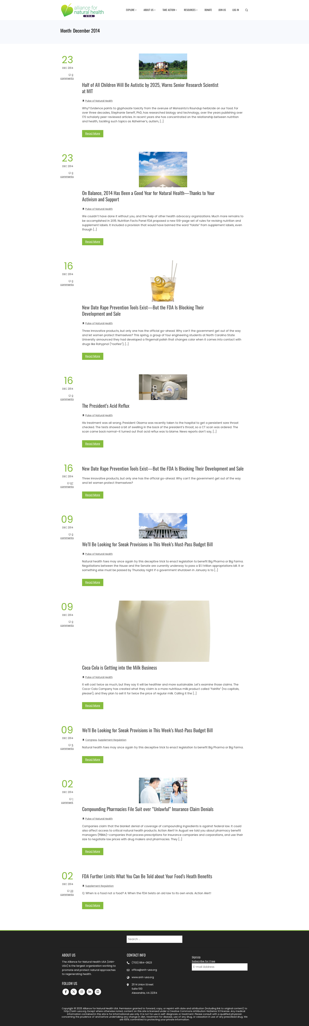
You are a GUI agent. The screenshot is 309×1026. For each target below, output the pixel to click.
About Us (149, 10)
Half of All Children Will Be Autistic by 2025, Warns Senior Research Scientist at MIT (150, 88)
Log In (235, 10)
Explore (130, 10)
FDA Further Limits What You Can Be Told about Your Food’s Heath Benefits (147, 876)
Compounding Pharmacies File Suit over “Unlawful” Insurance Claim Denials (147, 808)
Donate (208, 10)
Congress (91, 740)
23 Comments (67, 892)
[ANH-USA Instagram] (82, 992)
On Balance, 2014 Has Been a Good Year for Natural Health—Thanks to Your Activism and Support (148, 196)
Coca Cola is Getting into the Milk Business (119, 667)
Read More (92, 134)
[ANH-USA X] (73, 992)
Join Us (222, 10)
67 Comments (67, 485)
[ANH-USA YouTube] (98, 992)
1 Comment (67, 800)
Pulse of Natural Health (99, 100)
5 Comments (67, 747)
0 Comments (67, 76)
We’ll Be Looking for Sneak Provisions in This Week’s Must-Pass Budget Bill (147, 544)
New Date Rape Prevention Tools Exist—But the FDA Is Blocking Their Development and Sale (143, 310)
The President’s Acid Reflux (105, 405)
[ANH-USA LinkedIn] (90, 992)
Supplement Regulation (112, 740)
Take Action (169, 10)
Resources (190, 10)
